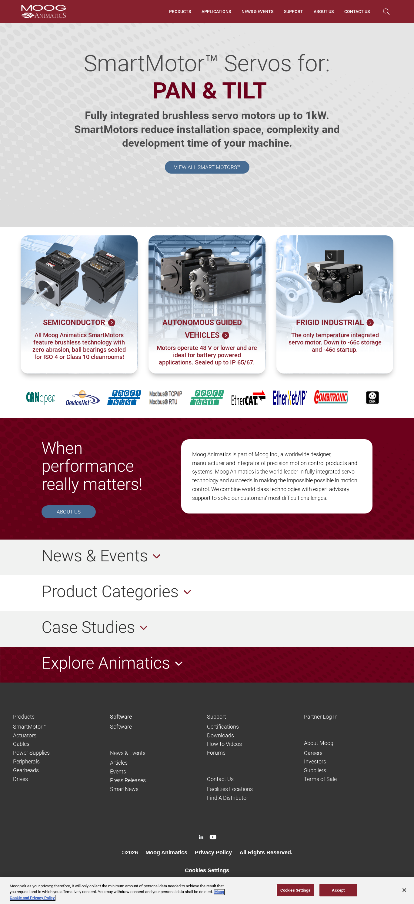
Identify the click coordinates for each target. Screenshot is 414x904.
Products (180, 11)
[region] (207, 890)
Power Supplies (31, 752)
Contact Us (357, 11)
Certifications (223, 726)
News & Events (127, 753)
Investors (315, 761)
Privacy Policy (213, 852)
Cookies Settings (207, 870)
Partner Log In (321, 716)
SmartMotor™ (29, 726)
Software (121, 726)
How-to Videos (224, 744)
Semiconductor (74, 322)
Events (118, 771)
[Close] (404, 890)
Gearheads (26, 770)
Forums (216, 752)
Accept (338, 890)
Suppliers (315, 770)
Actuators (24, 735)
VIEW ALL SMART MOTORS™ (207, 167)
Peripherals (26, 761)
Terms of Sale (320, 779)
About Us (324, 11)
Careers (313, 753)
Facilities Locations (230, 789)
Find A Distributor (227, 798)
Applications (216, 11)
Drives (20, 779)
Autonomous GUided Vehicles (202, 329)
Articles (119, 762)
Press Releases (128, 780)
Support (293, 11)
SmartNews (124, 789)
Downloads (220, 735)
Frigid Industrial (330, 322)
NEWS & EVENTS (257, 11)
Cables (21, 744)
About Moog (318, 743)
